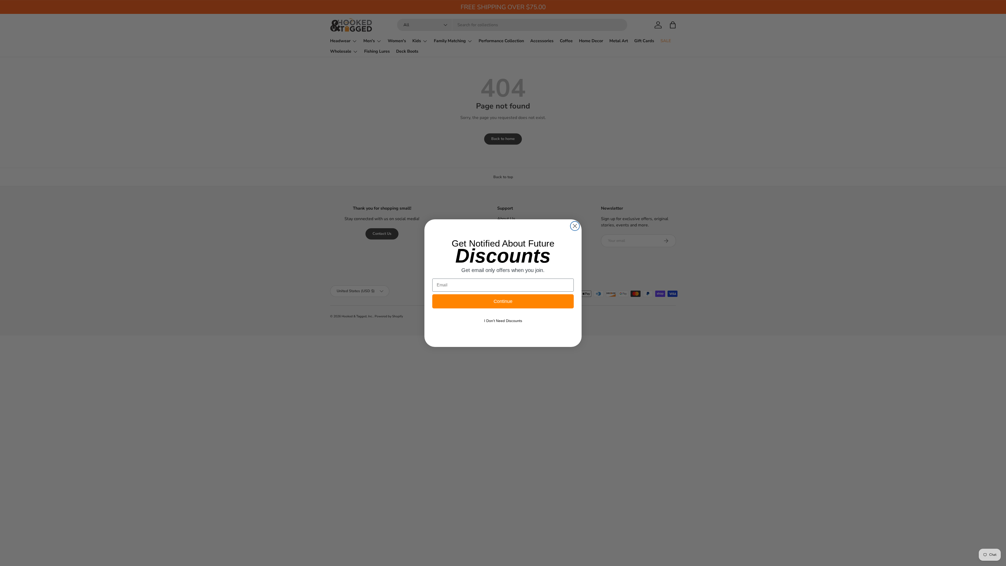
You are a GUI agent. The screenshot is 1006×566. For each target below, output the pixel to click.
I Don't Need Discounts (503, 321)
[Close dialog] (574, 226)
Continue (503, 301)
